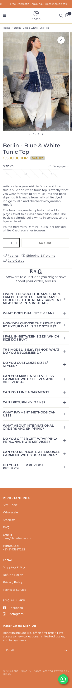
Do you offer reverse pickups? (23, 466)
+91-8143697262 (14, 549)
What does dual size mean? (28, 313)
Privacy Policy (12, 582)
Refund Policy (13, 575)
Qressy (7, 673)
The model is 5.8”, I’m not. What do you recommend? (31, 351)
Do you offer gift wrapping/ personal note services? (30, 440)
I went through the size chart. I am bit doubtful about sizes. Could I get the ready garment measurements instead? (32, 298)
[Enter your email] (65, 650)
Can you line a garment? (26, 392)
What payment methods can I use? (30, 414)
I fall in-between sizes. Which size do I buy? (31, 338)
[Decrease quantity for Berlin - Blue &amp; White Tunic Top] (6, 242)
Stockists (9, 520)
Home (6, 27)
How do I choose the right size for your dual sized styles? (32, 324)
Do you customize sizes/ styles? (25, 364)
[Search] (61, 15)
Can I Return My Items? (24, 402)
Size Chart (10, 505)
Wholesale (10, 512)
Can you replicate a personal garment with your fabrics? (31, 453)
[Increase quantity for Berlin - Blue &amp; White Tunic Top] (16, 242)
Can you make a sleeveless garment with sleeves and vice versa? (28, 379)
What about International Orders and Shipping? (28, 427)
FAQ (6, 527)
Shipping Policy (14, 567)
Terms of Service (14, 589)
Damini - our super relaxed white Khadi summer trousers (34, 228)
